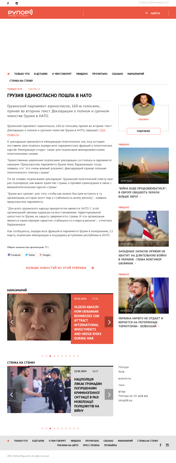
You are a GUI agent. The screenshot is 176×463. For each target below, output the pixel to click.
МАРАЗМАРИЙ (136, 73)
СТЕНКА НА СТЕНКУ (21, 80)
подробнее (143, 131)
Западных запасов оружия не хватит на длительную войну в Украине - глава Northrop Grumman (142, 257)
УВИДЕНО (82, 73)
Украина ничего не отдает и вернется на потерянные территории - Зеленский (140, 322)
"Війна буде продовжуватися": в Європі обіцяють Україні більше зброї (142, 192)
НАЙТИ (155, 13)
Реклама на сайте (67, 445)
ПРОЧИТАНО (99, 73)
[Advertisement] (88, 44)
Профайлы (110, 445)
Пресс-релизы (91, 445)
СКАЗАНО (117, 73)
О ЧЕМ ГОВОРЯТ (62, 73)
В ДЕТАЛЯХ (41, 73)
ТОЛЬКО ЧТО (22, 73)
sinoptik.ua (125, 400)
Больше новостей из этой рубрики (56, 268)
